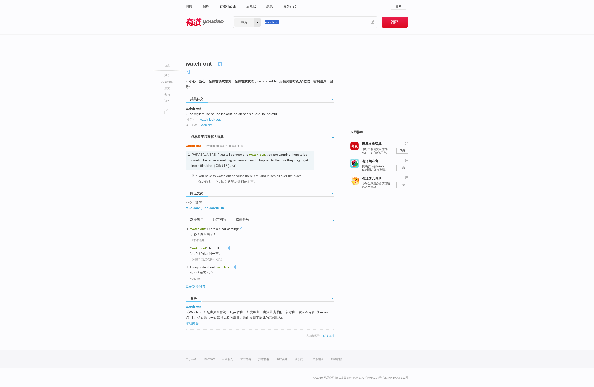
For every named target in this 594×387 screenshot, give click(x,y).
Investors (209, 359)
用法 (167, 88)
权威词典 (167, 82)
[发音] (189, 72)
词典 (189, 6)
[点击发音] (241, 229)
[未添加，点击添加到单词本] (221, 63)
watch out (193, 306)
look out (215, 119)
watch (204, 119)
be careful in (214, 208)
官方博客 (245, 359)
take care (193, 208)
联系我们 (300, 359)
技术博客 (263, 359)
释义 (167, 75)
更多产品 (289, 6)
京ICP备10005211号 (395, 377)
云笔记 (251, 6)
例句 (167, 94)
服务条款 (352, 377)
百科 (167, 100)
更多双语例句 (195, 286)
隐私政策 (340, 377)
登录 (398, 6)
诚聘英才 (281, 359)
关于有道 (191, 359)
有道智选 (227, 359)
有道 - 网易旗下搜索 (205, 22)
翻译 (206, 6)
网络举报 (336, 359)
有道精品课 (228, 6)
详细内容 (192, 323)
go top (167, 111)
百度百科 (328, 335)
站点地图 (318, 359)
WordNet (206, 125)
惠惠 (269, 6)
